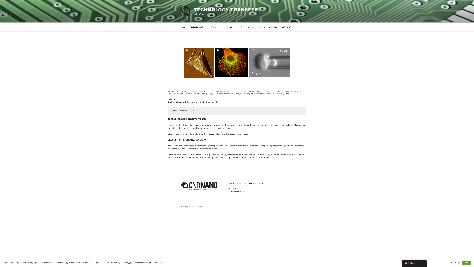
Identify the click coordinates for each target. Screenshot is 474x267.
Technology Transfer (226, 9)
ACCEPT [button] (466, 263)
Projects (261, 27)
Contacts (273, 27)
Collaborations (247, 27)
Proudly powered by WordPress (192, 207)
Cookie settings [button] (453, 263)
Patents (214, 27)
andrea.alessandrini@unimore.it (203, 102)
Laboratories (229, 27)
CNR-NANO (286, 27)
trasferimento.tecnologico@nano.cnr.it (248, 183)
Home (183, 27)
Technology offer (197, 27)
